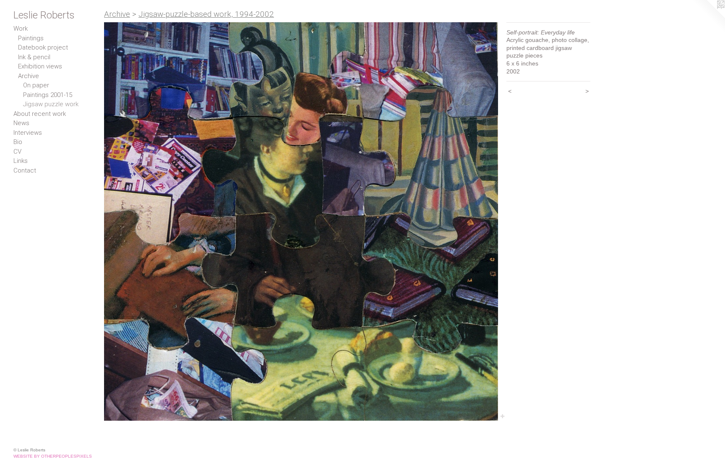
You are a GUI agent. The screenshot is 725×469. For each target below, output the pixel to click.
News (21, 123)
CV (17, 151)
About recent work (39, 114)
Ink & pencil (34, 57)
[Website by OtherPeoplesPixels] (708, 17)
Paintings (31, 38)
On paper (36, 85)
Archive (28, 76)
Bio (17, 142)
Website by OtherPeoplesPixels (52, 456)
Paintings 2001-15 (47, 95)
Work (20, 28)
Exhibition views (40, 66)
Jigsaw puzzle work (50, 104)
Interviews (27, 132)
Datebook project (43, 47)
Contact (24, 170)
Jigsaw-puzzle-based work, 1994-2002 (206, 14)
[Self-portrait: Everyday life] (301, 221)
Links (20, 161)
